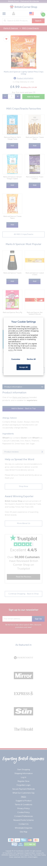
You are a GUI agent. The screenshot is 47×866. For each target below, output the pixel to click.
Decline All (31, 359)
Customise (15, 359)
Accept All (23, 367)
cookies (33, 327)
